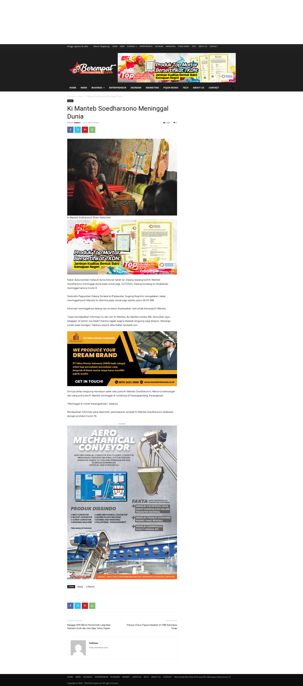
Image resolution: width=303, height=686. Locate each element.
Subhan (77, 122)
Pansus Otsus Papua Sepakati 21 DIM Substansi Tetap (152, 627)
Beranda (71, 96)
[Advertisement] (151, 22)
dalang (80, 586)
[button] (232, 87)
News (80, 96)
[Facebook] (70, 130)
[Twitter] (77, 130)
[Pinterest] (85, 130)
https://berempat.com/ (98, 647)
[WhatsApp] (92, 130)
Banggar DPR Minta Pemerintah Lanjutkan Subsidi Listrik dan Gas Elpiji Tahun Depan (88, 627)
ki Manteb (90, 586)
